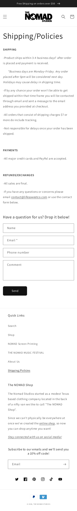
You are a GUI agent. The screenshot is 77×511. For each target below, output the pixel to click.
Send (15, 291)
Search (12, 326)
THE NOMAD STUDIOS (41, 504)
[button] (5, 16)
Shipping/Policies (19, 370)
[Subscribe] (64, 464)
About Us (14, 361)
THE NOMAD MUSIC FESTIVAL (26, 352)
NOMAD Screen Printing (23, 344)
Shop (11, 335)
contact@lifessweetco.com (29, 197)
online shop (47, 423)
